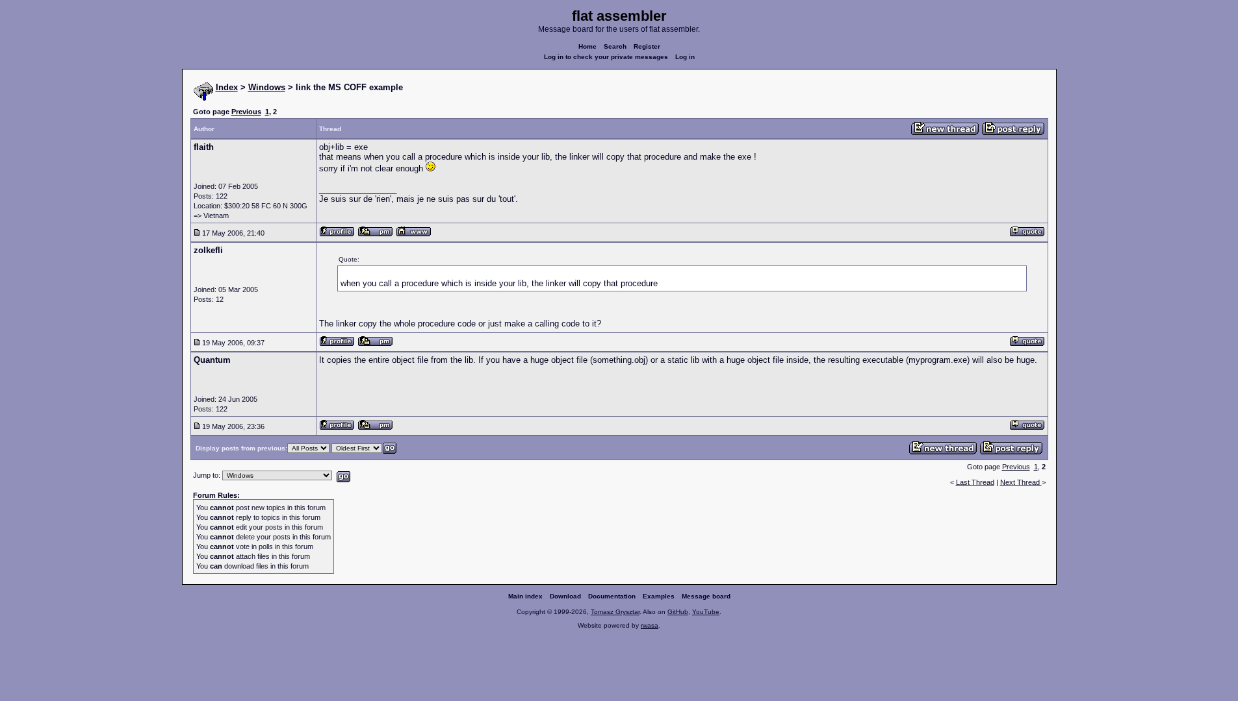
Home (587, 46)
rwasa (649, 625)
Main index (525, 596)
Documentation (612, 596)
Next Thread (1021, 482)
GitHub (677, 611)
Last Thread (975, 482)
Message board (706, 596)
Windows (266, 87)
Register (647, 46)
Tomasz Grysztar (615, 611)
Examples (659, 596)
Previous (246, 112)
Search (615, 46)
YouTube (705, 611)
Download (565, 596)
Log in (685, 56)
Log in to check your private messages (606, 56)
